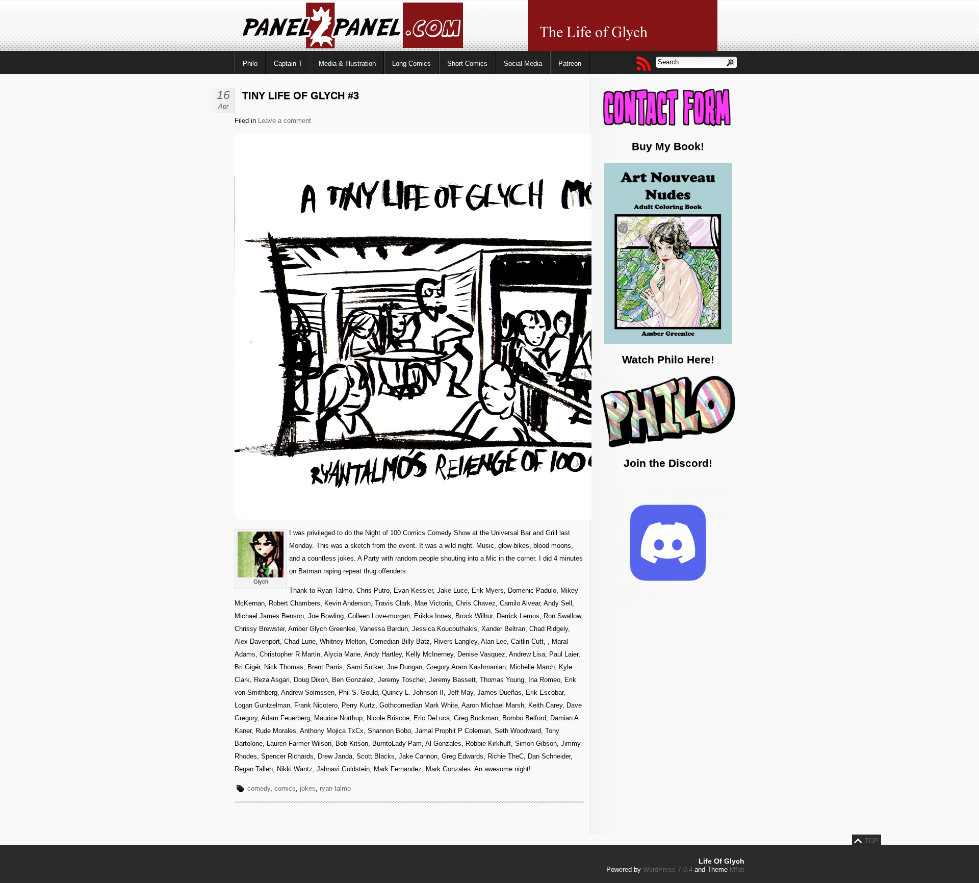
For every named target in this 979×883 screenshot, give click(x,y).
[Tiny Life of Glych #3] (489, 517)
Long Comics (411, 63)
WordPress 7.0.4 (667, 869)
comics (285, 788)
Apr (223, 106)
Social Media (523, 63)
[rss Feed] (643, 63)
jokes (308, 788)
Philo (250, 63)
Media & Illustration (347, 63)
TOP (872, 841)
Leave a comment (284, 120)
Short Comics (467, 63)
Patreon (569, 63)
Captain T (288, 63)
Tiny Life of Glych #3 (300, 95)
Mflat (737, 869)
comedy (258, 788)
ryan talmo (335, 788)
